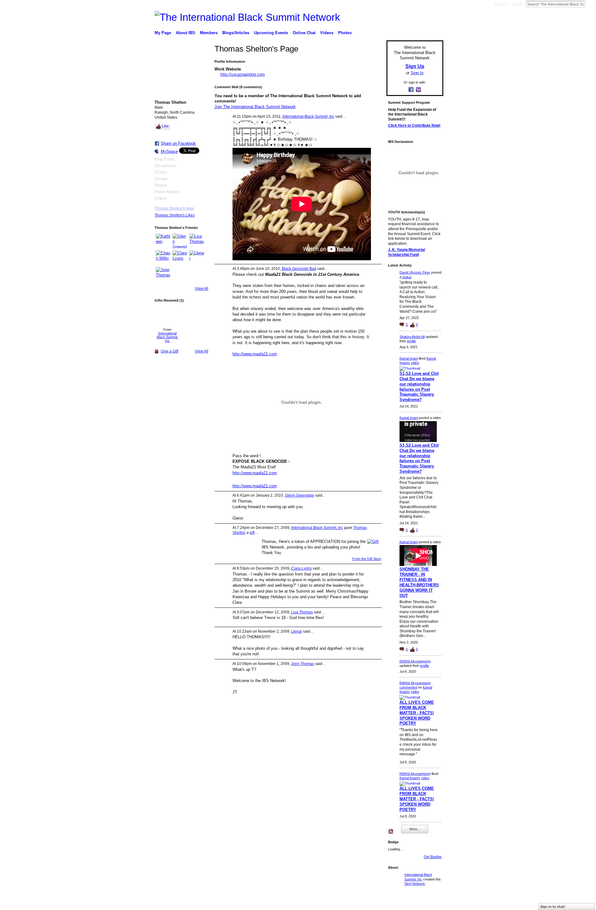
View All (201, 288)
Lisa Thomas (302, 612)
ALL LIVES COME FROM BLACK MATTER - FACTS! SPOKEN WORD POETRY (417, 713)
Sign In (517, 4)
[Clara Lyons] (180, 257)
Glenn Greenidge (299, 495)
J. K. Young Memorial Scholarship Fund (406, 252)
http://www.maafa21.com (255, 354)
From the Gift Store (366, 559)
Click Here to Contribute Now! (414, 125)
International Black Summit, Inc (167, 337)
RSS (391, 832)
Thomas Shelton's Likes (175, 215)
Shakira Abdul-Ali (412, 337)
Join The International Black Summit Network (255, 106)
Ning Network (414, 883)
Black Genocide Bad (299, 268)
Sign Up (501, 4)
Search (590, 4)
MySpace (169, 151)
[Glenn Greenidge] (180, 241)
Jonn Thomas (302, 664)
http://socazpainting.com (242, 74)
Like (165, 126)
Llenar (296, 631)
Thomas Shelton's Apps (174, 208)
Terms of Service (429, 902)
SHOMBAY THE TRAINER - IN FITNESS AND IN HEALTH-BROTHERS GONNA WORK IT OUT (419, 582)
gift (252, 532)
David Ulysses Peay (415, 272)
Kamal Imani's (410, 778)
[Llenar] (196, 257)
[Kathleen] (163, 241)
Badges (372, 902)
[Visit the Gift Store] (373, 541)
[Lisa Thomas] (196, 241)
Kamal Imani (409, 358)
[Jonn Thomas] (163, 274)
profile (411, 341)
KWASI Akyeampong (415, 661)
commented (408, 687)
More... (414, 829)
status (407, 277)
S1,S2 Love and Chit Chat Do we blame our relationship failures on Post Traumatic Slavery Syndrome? (419, 386)
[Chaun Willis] (163, 257)
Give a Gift (169, 351)
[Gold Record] (167, 315)
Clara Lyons (301, 568)
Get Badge (433, 857)
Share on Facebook (178, 143)
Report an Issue (397, 902)
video (415, 363)
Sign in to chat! (552, 906)
